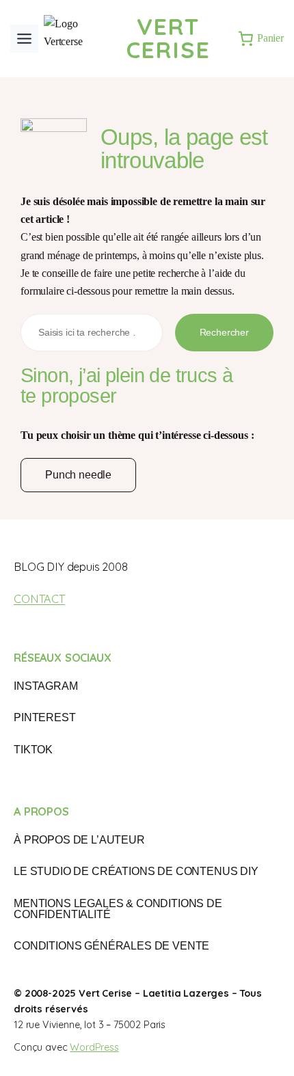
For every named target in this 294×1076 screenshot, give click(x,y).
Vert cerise (168, 38)
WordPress (94, 1047)
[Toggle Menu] (24, 39)
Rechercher (224, 332)
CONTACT (39, 599)
